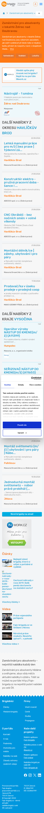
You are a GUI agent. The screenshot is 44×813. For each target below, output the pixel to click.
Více (12, 49)
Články (6, 707)
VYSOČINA (23, 319)
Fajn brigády (29, 740)
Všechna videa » (10, 644)
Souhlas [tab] (7, 385)
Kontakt (6, 734)
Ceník (27, 712)
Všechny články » (11, 602)
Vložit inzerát (31, 707)
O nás (5, 739)
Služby (28, 716)
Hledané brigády (10, 712)
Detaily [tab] (21, 385)
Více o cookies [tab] (35, 385)
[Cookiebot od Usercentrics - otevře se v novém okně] (31, 378)
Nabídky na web (10, 756)
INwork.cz (28, 750)
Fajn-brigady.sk (31, 768)
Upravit (21, 433)
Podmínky (7, 743)
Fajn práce (28, 758)
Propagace (29, 720)
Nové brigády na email (22, 514)
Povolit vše (22, 425)
